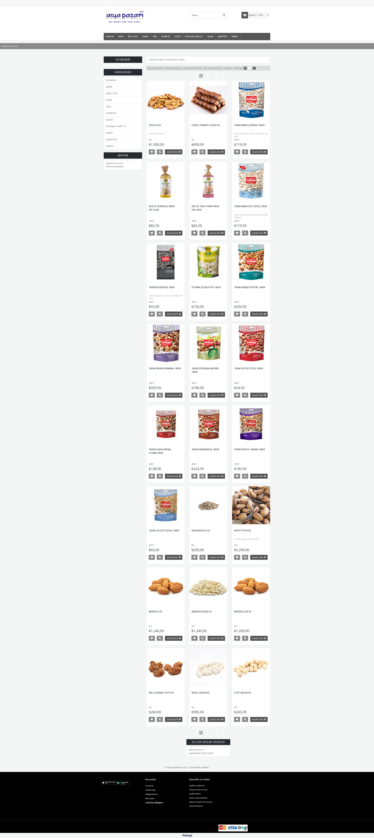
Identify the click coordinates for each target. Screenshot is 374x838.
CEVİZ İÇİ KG (155, 125)
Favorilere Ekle (152, 151)
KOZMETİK (166, 36)
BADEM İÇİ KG (155, 611)
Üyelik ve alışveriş (196, 785)
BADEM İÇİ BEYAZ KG (202, 611)
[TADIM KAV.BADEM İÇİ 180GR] (208, 424)
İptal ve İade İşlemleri (198, 797)
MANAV (235, 36)
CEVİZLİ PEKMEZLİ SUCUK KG (206, 125)
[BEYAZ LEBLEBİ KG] (208, 667)
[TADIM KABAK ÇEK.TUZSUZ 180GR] (251, 181)
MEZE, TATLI (133, 36)
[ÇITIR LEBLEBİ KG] (251, 667)
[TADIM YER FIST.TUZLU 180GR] (251, 343)
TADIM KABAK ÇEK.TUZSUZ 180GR (250, 206)
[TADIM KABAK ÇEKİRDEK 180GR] (251, 100)
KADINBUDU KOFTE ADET (201, 753)
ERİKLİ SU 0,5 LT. (197, 749)
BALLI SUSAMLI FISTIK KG (161, 692)
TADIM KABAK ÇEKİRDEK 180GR (249, 125)
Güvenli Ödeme (196, 806)
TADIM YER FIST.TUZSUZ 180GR (164, 530)
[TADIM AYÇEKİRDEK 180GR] (166, 262)
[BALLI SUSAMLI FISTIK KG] (166, 667)
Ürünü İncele (160, 151)
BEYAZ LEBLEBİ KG (200, 692)
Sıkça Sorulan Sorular (198, 789)
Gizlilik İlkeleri (195, 793)
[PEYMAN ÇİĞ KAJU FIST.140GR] (208, 262)
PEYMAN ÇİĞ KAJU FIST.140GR (206, 287)
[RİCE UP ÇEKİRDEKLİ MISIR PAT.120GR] (166, 181)
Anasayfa (149, 785)
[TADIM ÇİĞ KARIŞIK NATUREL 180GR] (208, 343)
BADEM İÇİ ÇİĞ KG (242, 611)
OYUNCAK (110, 36)
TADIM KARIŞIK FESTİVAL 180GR (249, 287)
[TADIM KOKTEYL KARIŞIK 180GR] (251, 424)
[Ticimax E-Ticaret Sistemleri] (187, 835)
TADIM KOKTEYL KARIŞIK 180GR (249, 449)
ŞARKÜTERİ (222, 36)
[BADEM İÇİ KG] (166, 586)
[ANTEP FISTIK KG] (251, 505)
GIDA (155, 36)
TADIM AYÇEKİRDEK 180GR (162, 287)
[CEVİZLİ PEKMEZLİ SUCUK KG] (208, 100)
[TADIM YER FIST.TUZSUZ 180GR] (166, 505)
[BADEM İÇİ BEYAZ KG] (208, 586)
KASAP (145, 36)
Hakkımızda (150, 790)
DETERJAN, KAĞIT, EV (194, 36)
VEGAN (210, 36)
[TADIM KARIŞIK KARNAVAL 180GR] (166, 343)
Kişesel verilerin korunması (200, 802)
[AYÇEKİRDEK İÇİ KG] (208, 505)
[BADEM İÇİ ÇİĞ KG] (251, 586)
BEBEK (120, 36)
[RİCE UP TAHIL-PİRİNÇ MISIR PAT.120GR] (208, 181)
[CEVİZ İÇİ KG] (166, 100)
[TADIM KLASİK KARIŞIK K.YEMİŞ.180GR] (166, 424)
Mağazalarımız (151, 794)
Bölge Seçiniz (111, 2)
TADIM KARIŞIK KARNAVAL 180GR (165, 368)
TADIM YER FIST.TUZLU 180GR (248, 368)
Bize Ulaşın (150, 798)
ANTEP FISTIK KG (242, 530)
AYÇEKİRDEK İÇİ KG (201, 530)
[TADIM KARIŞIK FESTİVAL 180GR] (251, 262)
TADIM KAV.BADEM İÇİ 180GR (205, 449)
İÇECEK (178, 36)
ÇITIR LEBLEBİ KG (242, 692)
